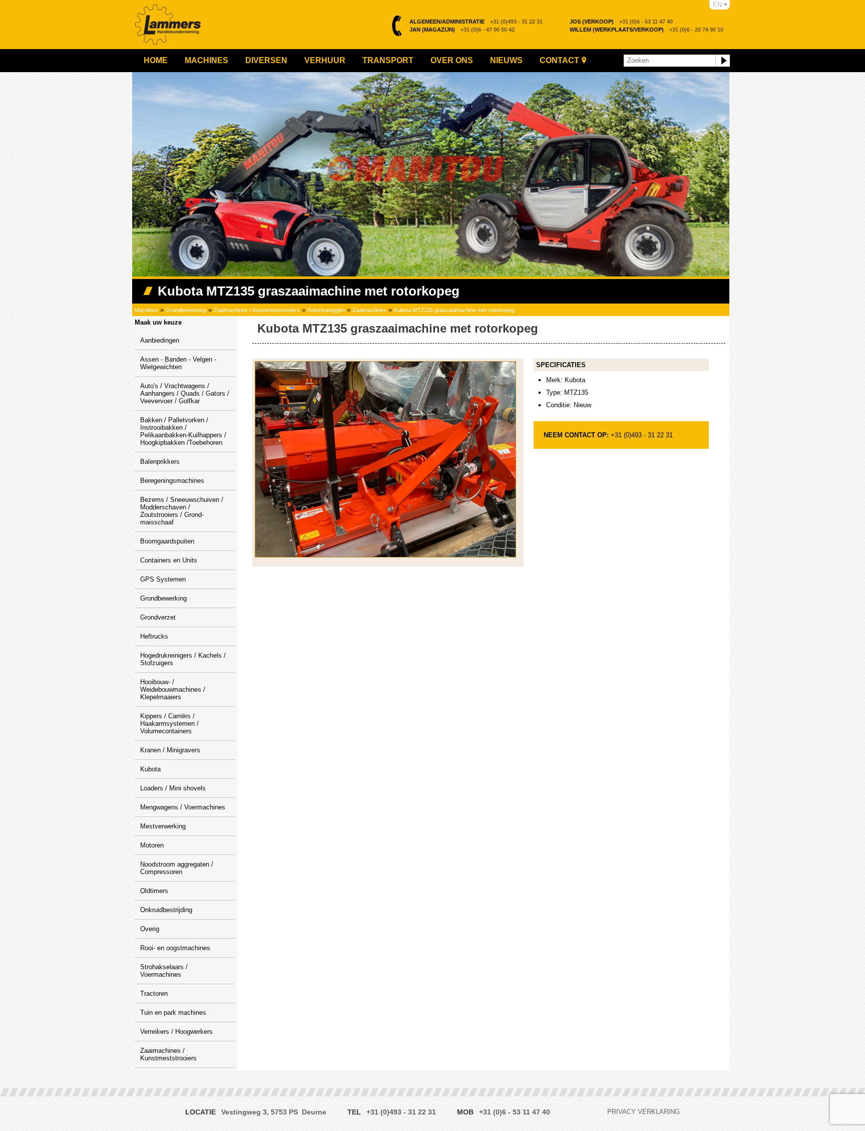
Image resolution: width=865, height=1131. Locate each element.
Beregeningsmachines (172, 480)
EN (717, 5)
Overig (149, 929)
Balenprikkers (160, 461)
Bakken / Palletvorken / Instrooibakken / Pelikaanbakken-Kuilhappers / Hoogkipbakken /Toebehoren (183, 431)
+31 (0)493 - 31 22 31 (476, 22)
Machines (206, 60)
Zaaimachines (369, 310)
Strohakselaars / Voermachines (164, 970)
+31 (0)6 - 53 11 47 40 (621, 22)
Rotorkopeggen (326, 310)
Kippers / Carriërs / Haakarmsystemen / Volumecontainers (169, 723)
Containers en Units (168, 560)
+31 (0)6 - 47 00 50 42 (462, 30)
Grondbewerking (186, 310)
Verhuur (324, 60)
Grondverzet (158, 617)
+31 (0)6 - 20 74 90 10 (646, 30)
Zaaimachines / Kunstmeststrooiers (257, 310)
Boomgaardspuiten (167, 541)
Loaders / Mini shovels (173, 788)
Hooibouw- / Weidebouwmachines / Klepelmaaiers (172, 689)
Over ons (451, 60)
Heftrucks (154, 636)
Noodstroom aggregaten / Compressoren (176, 868)
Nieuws (506, 60)
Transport (387, 60)
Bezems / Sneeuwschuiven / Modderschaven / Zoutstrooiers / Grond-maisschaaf (181, 511)
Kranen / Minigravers (170, 750)
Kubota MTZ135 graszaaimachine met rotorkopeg (454, 310)
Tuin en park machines (173, 1012)
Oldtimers (154, 891)
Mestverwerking (163, 826)
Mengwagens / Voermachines (182, 807)
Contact (559, 60)
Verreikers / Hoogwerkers (176, 1031)
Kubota (150, 769)
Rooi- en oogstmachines (175, 948)
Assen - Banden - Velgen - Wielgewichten (178, 363)
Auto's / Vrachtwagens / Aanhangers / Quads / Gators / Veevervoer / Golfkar (184, 393)
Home (156, 60)
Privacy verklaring (643, 1111)
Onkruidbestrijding (166, 910)
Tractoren (154, 993)
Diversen (266, 60)
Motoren (152, 845)
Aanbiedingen (159, 340)
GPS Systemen (163, 579)
